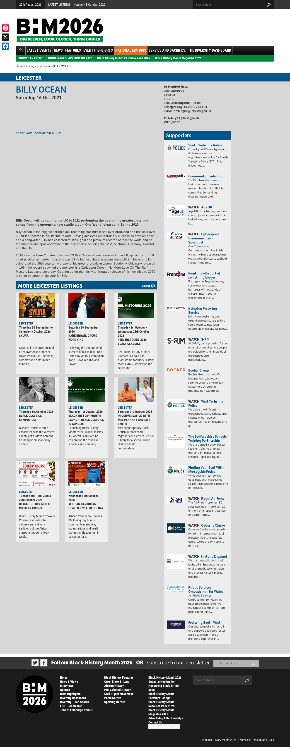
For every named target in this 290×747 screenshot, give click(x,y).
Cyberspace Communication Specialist (203, 238)
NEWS (58, 50)
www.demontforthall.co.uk (182, 103)
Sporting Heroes (114, 702)
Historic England (214, 556)
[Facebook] (5, 46)
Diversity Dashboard (73, 698)
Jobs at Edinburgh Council (77, 710)
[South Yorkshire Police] (176, 148)
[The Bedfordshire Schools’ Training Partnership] (176, 441)
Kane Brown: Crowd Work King (82, 337)
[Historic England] (176, 561)
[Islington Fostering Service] (176, 308)
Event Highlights (98, 50)
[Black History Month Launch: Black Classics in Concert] (86, 389)
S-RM (205, 339)
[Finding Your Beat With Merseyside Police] (176, 470)
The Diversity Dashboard (209, 50)
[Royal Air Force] (176, 500)
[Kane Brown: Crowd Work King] (86, 305)
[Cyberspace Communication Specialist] (176, 235)
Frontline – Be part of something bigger (204, 275)
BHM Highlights (70, 694)
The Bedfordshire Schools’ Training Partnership (207, 438)
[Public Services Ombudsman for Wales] (176, 588)
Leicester (44, 66)
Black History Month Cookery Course (35, 506)
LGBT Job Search (71, 706)
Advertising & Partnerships (165, 718)
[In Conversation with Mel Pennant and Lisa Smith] (136, 389)
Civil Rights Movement (118, 694)
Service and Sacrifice (167, 50)
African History (114, 685)
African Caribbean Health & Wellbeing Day (85, 506)
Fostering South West (204, 622)
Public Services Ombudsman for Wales (205, 589)
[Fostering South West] (176, 625)
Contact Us (155, 722)
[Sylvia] (37, 305)
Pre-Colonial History (117, 689)
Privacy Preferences (164, 726)
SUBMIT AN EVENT (30, 58)
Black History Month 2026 (164, 677)
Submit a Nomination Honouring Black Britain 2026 (163, 685)
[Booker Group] (176, 369)
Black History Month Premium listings (161, 696)
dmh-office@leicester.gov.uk (192, 111)
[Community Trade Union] (176, 177)
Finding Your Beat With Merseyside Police (205, 469)
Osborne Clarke (213, 525)
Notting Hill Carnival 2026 (89, 4)
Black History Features (118, 677)
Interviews (66, 685)
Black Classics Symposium (30, 417)
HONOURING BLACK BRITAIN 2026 (70, 58)
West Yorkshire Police (205, 403)
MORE (146, 286)
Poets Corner (112, 698)
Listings (31, 66)
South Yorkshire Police (205, 145)
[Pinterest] (5, 28)
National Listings (130, 50)
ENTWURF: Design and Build (256, 740)
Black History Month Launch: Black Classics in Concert (86, 419)
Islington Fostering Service (202, 310)
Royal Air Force (212, 498)
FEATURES (73, 50)
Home (19, 66)
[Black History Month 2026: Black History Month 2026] (60, 30)
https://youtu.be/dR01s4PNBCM (38, 133)
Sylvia (24, 335)
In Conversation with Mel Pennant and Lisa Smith (134, 419)
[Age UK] (176, 211)
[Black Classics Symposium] (37, 389)
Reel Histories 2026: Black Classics (132, 341)
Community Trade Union (206, 176)
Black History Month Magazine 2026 (178, 58)
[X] (5, 37)
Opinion (65, 689)
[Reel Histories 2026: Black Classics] (136, 305)
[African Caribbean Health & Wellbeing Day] (86, 474)
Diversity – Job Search (74, 702)
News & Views (69, 681)
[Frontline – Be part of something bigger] (176, 274)
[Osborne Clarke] (176, 528)
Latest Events (39, 50)
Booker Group (199, 370)
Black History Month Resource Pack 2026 (123, 58)
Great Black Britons (116, 681)
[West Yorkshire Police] (176, 404)
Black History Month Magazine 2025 (161, 712)
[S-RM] (176, 340)
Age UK (206, 207)
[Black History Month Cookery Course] (37, 474)
